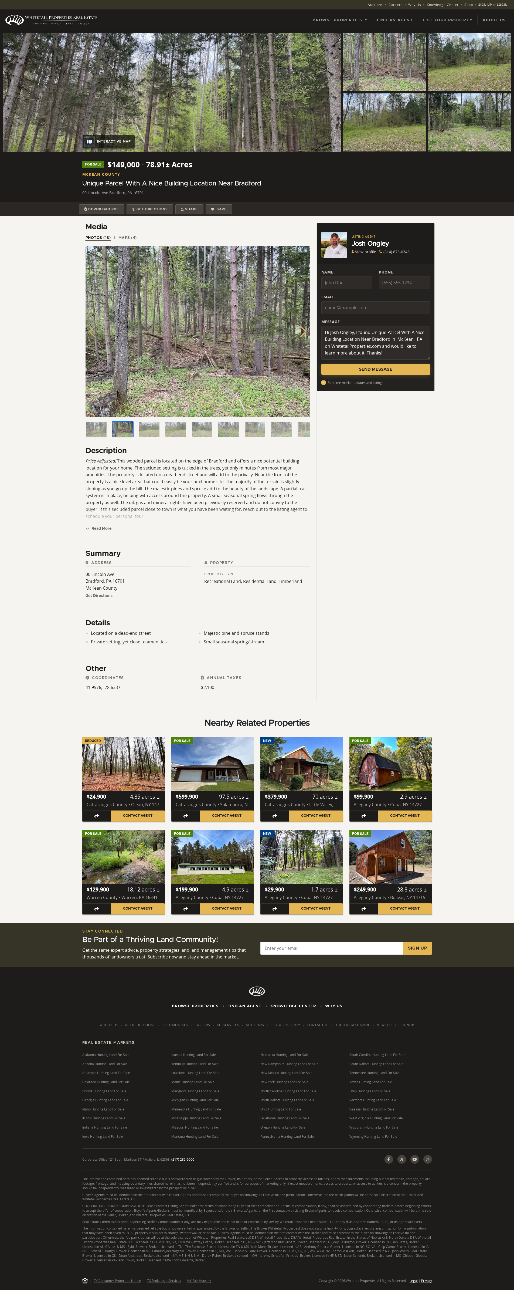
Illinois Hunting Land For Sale (103, 1118)
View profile (365, 251)
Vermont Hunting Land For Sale (372, 1100)
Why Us (414, 4)
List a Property (285, 1025)
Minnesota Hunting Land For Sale (196, 1109)
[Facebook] (388, 1159)
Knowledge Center (443, 4)
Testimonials (175, 1025)
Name (327, 272)
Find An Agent (244, 1006)
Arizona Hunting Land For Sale (105, 1064)
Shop (468, 4)
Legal (414, 1280)
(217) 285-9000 (182, 1159)
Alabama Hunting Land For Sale (106, 1054)
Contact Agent (137, 816)
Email (327, 296)
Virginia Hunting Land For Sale (371, 1109)
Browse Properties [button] (338, 20)
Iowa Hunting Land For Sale (102, 1136)
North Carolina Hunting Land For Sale (288, 1091)
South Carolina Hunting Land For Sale (377, 1054)
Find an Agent (395, 20)
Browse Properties (195, 1006)
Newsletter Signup (395, 1025)
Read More (100, 529)
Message (330, 321)
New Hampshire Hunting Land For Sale (289, 1064)
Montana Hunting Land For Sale (195, 1136)
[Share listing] (96, 816)
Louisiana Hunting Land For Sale (195, 1073)
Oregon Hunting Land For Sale (282, 1127)
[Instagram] (427, 1159)
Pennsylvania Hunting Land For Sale (287, 1136)
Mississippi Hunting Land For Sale (196, 1118)
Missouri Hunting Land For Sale (194, 1127)
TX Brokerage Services (164, 1280)
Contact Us (318, 1025)
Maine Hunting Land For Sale (193, 1082)
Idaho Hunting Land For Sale (103, 1109)
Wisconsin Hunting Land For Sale (373, 1127)
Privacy (426, 1280)
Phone (386, 272)
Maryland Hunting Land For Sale (195, 1091)
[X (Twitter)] (401, 1159)
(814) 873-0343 (396, 251)
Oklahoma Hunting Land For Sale (284, 1118)
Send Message (375, 369)
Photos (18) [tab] (98, 238)
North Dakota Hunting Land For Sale (287, 1100)
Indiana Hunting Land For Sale (104, 1127)
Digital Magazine (353, 1025)
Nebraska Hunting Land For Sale (284, 1054)
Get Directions (99, 596)
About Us (494, 20)
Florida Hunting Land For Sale (104, 1091)
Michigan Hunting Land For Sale (195, 1100)
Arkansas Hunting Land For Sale (106, 1073)
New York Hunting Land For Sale (284, 1082)
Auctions (375, 4)
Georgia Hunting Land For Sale (105, 1100)
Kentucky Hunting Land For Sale (195, 1064)
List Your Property (447, 20)
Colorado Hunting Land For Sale (106, 1082)
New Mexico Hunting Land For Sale (286, 1073)
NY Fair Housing (199, 1280)
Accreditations (140, 1025)
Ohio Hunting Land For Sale (280, 1109)
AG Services (228, 1025)
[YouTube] (414, 1159)
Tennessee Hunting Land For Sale (374, 1073)
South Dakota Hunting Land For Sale (376, 1064)
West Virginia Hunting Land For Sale (376, 1118)
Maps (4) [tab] (127, 238)
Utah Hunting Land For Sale (369, 1091)
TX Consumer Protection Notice (117, 1280)
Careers (396, 4)
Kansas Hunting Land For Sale (193, 1054)
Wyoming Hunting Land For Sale (373, 1136)
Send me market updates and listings (355, 382)
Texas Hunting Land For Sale (370, 1082)
